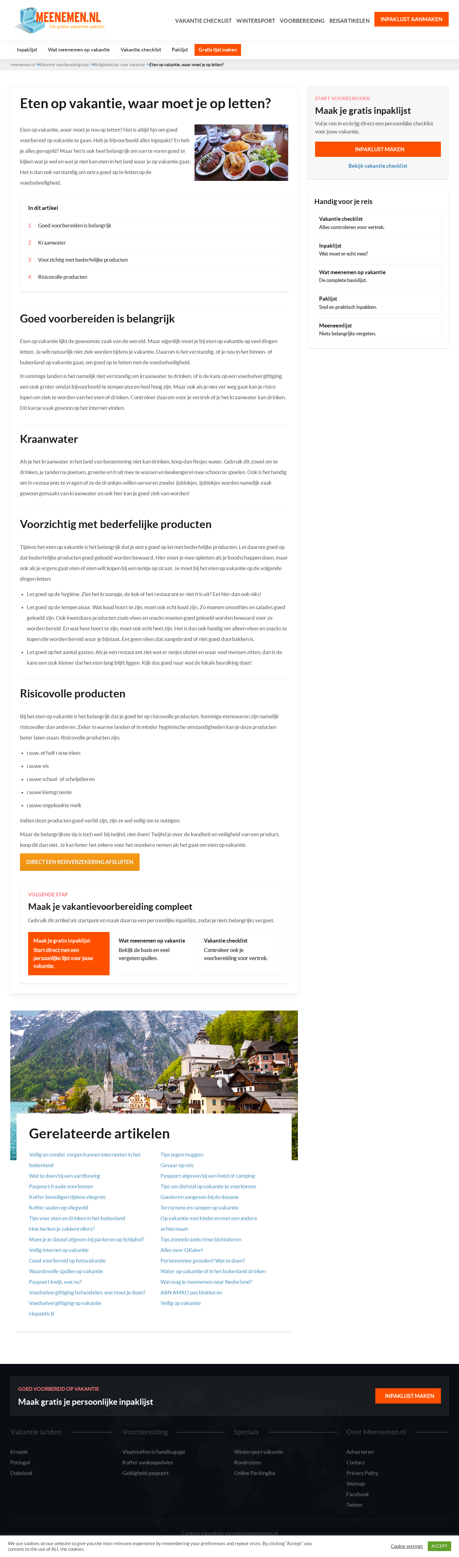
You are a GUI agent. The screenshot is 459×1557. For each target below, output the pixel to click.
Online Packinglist (254, 1473)
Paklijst (180, 49)
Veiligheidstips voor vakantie (119, 64)
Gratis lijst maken (218, 49)
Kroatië (19, 1452)
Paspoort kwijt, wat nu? (55, 1282)
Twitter (354, 1505)
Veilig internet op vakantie (59, 1250)
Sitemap (355, 1484)
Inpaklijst (27, 49)
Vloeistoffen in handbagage (153, 1452)
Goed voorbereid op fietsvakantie (67, 1261)
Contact (355, 1462)
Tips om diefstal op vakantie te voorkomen (208, 1186)
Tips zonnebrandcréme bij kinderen (200, 1239)
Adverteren (359, 1452)
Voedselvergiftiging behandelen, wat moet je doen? (87, 1292)
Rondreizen (247, 1462)
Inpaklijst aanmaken (411, 19)
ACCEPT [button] (439, 1546)
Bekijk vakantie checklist (377, 166)
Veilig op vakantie (180, 1303)
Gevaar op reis (177, 1165)
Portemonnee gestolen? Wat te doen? (202, 1261)
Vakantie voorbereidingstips (64, 64)
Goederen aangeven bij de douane (199, 1197)
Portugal (20, 1462)
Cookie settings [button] (407, 1546)
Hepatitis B (41, 1314)
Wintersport (255, 21)
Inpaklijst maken (379, 149)
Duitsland (21, 1473)
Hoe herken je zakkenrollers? (62, 1229)
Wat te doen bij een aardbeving (64, 1176)
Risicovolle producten (62, 277)
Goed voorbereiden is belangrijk (74, 225)
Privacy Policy (362, 1473)
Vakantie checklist (203, 21)
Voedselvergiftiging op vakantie (65, 1303)
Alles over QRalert (181, 1250)
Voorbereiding (302, 21)
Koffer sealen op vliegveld (58, 1207)
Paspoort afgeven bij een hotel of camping (207, 1176)
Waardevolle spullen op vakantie (66, 1271)
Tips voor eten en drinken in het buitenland (77, 1218)
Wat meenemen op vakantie (79, 49)
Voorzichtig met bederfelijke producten (83, 260)
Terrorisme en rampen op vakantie (199, 1207)
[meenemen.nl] (58, 19)
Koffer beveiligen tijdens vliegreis (67, 1197)
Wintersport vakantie (258, 1452)
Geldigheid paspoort (145, 1473)
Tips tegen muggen (181, 1154)
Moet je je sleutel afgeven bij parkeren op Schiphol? (86, 1239)
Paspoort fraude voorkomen (61, 1186)
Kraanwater (52, 242)
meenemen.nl (22, 64)
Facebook (357, 1494)
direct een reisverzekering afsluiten (79, 862)
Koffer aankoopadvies (147, 1462)
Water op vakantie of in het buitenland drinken (213, 1271)
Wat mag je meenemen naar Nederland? (206, 1282)
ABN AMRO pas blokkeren (191, 1292)
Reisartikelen (349, 21)
